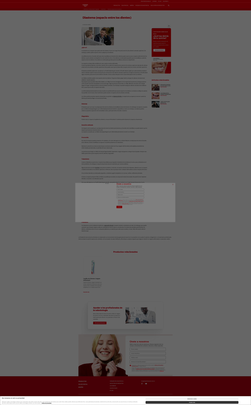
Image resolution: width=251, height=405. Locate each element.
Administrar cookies (192, 398)
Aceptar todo (192, 402)
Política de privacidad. (47, 403)
